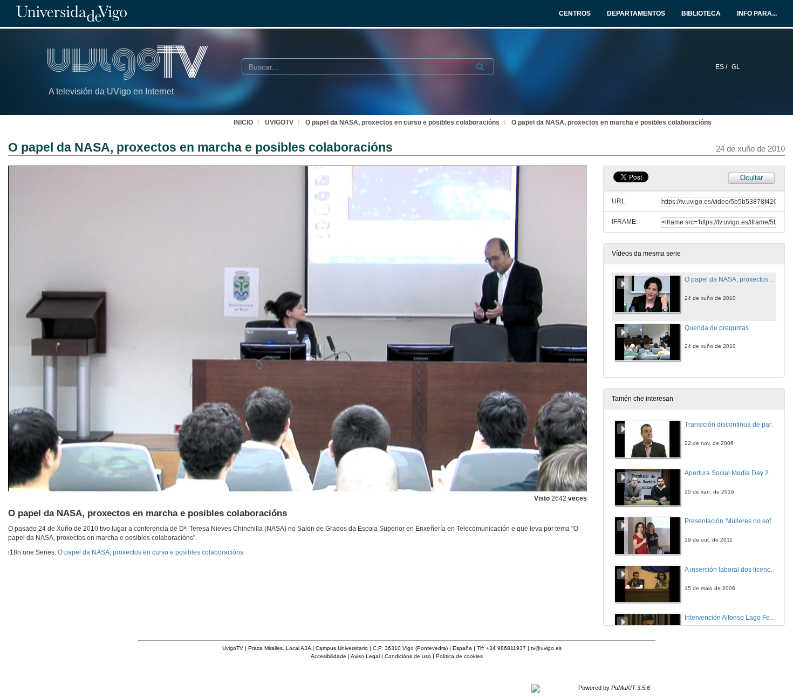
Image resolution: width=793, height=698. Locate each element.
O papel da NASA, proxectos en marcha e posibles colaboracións (611, 122)
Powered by (614, 688)
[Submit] (480, 67)
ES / (722, 67)
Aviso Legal (365, 656)
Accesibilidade (328, 656)
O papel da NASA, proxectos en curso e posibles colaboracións (402, 122)
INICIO (243, 122)
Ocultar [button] (751, 178)
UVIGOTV (279, 122)
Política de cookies (459, 656)
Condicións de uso (408, 656)
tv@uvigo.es (546, 648)
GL (736, 67)
